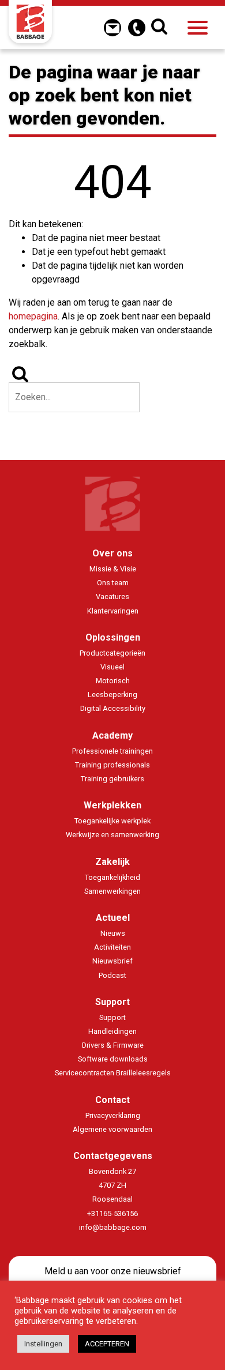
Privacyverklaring (112, 1115)
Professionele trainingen (112, 751)
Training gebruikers (112, 778)
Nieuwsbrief (112, 961)
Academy (112, 735)
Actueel (113, 917)
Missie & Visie (112, 568)
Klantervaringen (112, 611)
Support (112, 1001)
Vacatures (112, 596)
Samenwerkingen (112, 891)
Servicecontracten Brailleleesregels (113, 1072)
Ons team (113, 582)
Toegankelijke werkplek (112, 820)
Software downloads (113, 1059)
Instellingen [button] (43, 1343)
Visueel (112, 667)
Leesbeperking (112, 694)
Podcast (112, 975)
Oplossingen (112, 637)
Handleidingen (112, 1031)
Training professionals (112, 765)
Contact (112, 1099)
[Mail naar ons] (112, 27)
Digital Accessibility (112, 708)
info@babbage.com (113, 1227)
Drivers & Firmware (113, 1045)
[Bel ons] (136, 27)
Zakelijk (112, 861)
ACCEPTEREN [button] (107, 1343)
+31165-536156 (112, 1213)
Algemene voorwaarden (112, 1129)
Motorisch (113, 680)
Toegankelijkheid (112, 877)
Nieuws (112, 933)
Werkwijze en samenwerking (112, 834)
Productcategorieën (112, 653)
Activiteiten (112, 947)
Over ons (112, 553)
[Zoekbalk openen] (161, 27)
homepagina (33, 316)
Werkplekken (112, 805)
